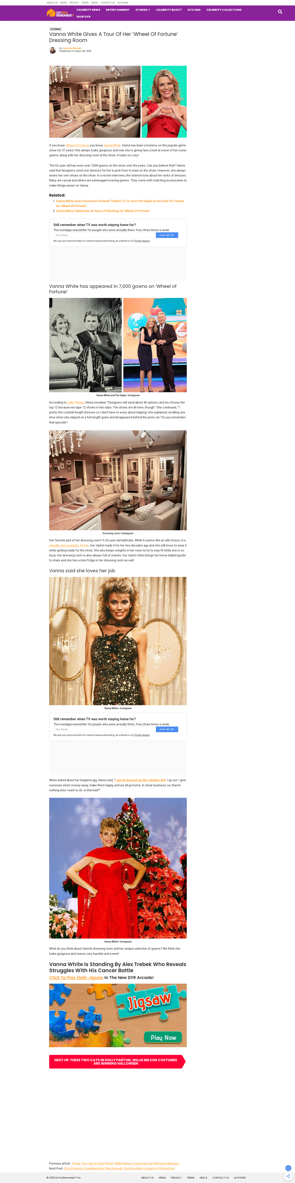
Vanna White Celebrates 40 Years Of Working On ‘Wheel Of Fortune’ (103, 211)
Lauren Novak (72, 48)
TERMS (85, 2)
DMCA (94, 2)
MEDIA (63, 2)
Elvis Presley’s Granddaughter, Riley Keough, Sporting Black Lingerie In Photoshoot (119, 1168)
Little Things (75, 402)
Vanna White (112, 145)
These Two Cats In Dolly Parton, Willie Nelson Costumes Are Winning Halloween (125, 1163)
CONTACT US (108, 2)
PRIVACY (74, 2)
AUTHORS (123, 2)
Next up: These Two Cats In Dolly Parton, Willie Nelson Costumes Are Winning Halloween (115, 1062)
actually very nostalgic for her (69, 545)
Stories (56, 29)
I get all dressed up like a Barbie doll (140, 780)
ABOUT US (52, 2)
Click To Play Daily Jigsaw (76, 977)
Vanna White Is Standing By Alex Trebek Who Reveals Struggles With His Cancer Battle (117, 967)
